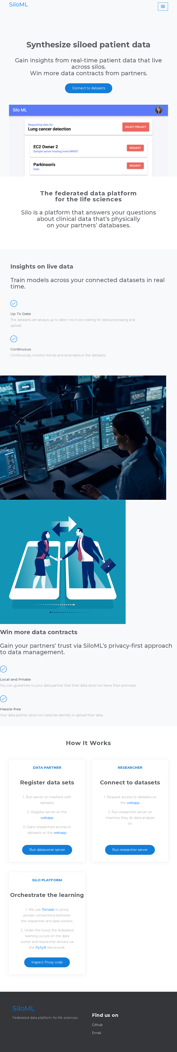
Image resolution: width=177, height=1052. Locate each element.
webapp (47, 818)
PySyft (40, 947)
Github (97, 1025)
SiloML (18, 4)
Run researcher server (130, 850)
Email (96, 1033)
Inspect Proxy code (47, 962)
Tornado (48, 909)
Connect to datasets (88, 88)
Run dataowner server (47, 850)
